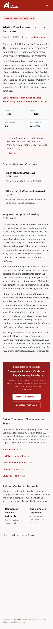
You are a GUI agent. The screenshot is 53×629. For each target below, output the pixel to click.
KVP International (13, 456)
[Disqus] (26, 573)
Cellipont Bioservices (15, 462)
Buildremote (39, 37)
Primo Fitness (11, 469)
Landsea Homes (12, 475)
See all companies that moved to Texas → (23, 98)
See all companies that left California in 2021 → (26, 101)
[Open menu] (47, 5)
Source (12, 153)
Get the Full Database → (26, 397)
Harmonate (9, 449)
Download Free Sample (26, 405)
